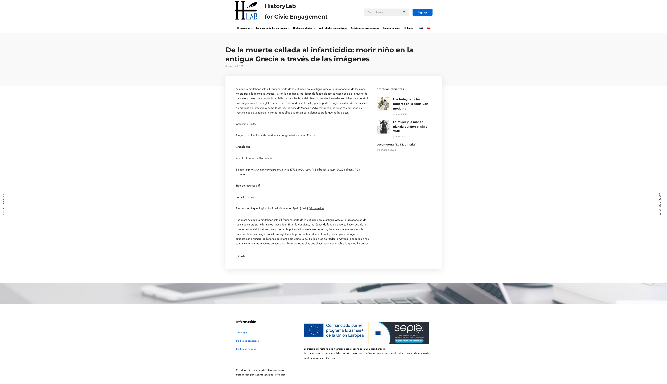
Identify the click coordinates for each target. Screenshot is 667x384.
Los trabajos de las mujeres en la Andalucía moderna (411, 104)
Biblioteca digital (302, 28)
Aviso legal (241, 332)
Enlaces (408, 28)
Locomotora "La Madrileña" (396, 144)
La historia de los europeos (271, 28)
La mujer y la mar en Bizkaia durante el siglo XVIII (410, 126)
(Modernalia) (316, 208)
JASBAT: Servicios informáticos (271, 374)
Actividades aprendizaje (333, 28)
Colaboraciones (391, 28)
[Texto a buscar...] (404, 12)
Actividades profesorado (365, 28)
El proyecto (243, 28)
